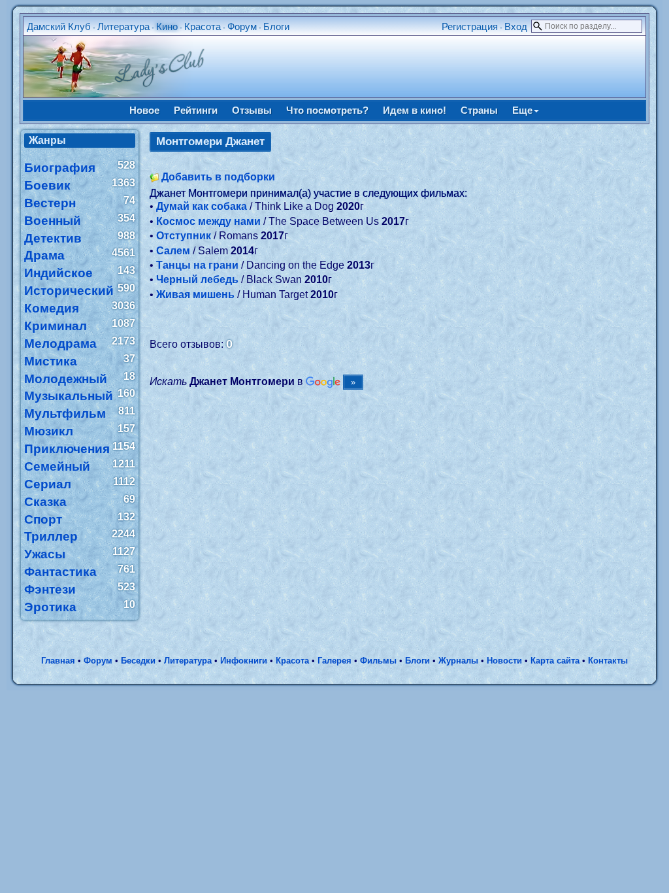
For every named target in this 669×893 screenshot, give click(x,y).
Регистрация (470, 26)
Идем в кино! (414, 110)
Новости (504, 661)
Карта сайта (554, 661)
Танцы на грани (197, 265)
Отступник (183, 235)
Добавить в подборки (218, 176)
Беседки (138, 661)
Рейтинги (196, 110)
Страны (479, 110)
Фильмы (378, 661)
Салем (173, 250)
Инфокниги (243, 661)
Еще (522, 110)
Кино (167, 26)
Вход (515, 26)
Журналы (458, 661)
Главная (58, 661)
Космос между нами (208, 221)
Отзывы (252, 110)
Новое (144, 110)
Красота (202, 26)
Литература (123, 26)
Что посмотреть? (327, 110)
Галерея (334, 661)
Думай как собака (201, 206)
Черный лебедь (197, 279)
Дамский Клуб (59, 26)
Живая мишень (195, 294)
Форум (242, 26)
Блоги (276, 26)
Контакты (608, 661)
